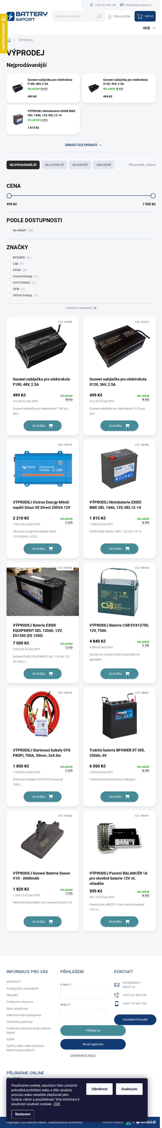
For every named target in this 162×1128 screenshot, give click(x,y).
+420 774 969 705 (134, 1003)
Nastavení (22, 1114)
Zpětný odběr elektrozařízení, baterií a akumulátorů (25, 1048)
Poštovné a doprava (20, 1001)
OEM (18, 289)
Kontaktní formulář (135, 1019)
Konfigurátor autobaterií (22, 988)
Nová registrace (93, 1044)
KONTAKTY (14, 981)
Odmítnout (99, 1089)
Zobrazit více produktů (81, 144)
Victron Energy (24, 295)
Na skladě (22, 230)
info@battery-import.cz (132, 985)
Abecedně (103, 165)
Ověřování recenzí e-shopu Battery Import (29, 1030)
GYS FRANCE (24, 282)
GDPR (10, 1039)
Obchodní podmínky (20, 1022)
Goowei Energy (25, 276)
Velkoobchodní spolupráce (24, 1015)
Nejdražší (80, 165)
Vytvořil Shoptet (112, 1122)
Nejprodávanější (23, 165)
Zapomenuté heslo (83, 1055)
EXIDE (19, 270)
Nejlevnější (54, 165)
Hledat (99, 16)
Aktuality (12, 995)
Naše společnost (17, 1008)
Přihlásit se (93, 1030)
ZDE (57, 1104)
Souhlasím (129, 1089)
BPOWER (21, 257)
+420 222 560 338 (134, 995)
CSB (18, 264)
